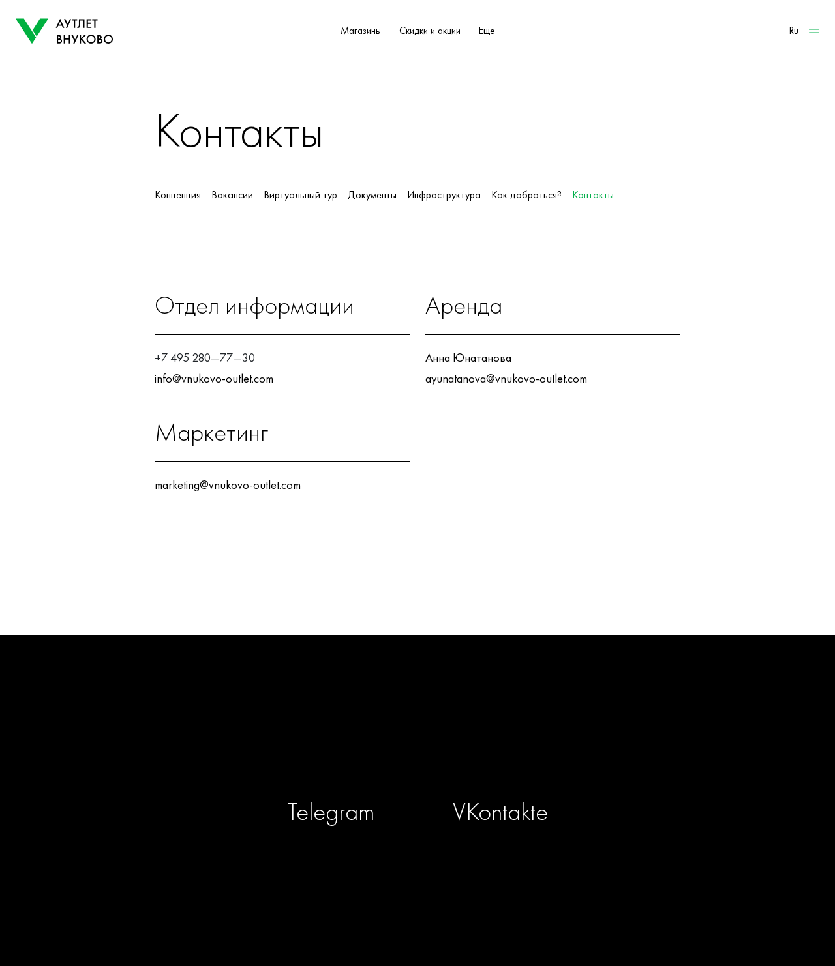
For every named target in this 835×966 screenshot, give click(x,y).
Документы (372, 194)
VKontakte (500, 811)
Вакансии (232, 194)
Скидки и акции (430, 30)
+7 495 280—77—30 (205, 358)
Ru (793, 30)
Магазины (361, 30)
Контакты (593, 194)
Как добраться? (526, 194)
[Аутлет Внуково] (65, 31)
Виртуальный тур (300, 194)
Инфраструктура (444, 194)
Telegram (330, 811)
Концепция (178, 194)
